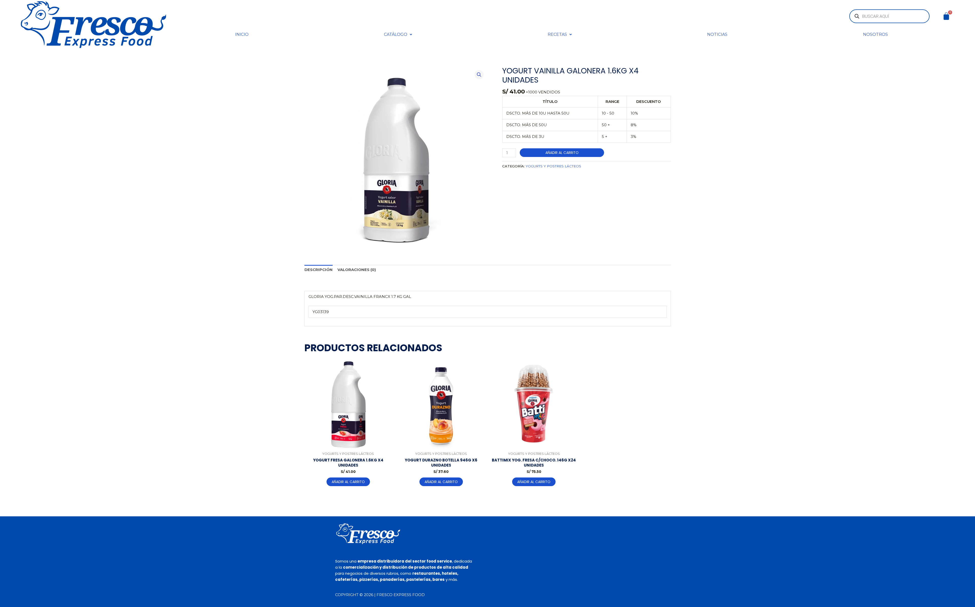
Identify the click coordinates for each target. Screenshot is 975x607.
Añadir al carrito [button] (348, 481)
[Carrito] (946, 16)
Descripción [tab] (318, 269)
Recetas (557, 34)
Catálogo (395, 34)
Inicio (242, 34)
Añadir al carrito (562, 152)
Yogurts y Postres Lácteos (553, 166)
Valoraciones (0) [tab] (356, 269)
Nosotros (875, 34)
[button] (398, 34)
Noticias (717, 34)
